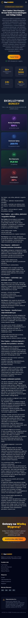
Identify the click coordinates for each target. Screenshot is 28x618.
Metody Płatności (5, 571)
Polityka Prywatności (6, 581)
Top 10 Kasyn (4, 565)
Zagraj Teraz (14, 57)
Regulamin (3, 583)
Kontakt (3, 577)
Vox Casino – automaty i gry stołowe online (13, 204)
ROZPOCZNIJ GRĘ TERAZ (14, 539)
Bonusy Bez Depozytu (6, 567)
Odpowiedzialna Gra (6, 579)
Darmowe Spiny (5, 569)
